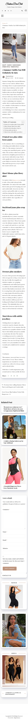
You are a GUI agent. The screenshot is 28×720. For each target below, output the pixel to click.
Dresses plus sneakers (10, 130)
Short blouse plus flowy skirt (12, 126)
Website (5, 548)
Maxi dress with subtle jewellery (13, 132)
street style (6, 66)
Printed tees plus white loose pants (14, 124)
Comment (6, 509)
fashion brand (16, 65)
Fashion (9, 65)
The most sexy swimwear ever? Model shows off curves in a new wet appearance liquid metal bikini (14, 409)
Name (5, 532)
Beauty (4, 65)
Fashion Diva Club (14, 4)
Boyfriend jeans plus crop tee (12, 128)
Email (5, 540)
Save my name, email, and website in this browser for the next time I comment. (13, 561)
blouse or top (16, 180)
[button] (22, 122)
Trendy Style (15, 66)
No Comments (20, 78)
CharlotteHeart (9, 76)
